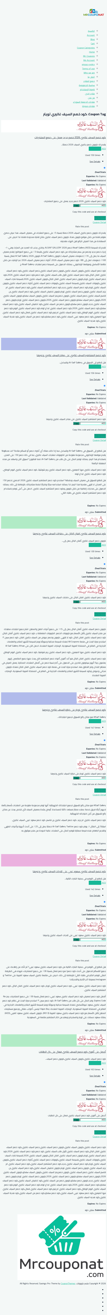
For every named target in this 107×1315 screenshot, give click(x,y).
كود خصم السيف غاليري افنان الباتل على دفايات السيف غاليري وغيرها (69, 533)
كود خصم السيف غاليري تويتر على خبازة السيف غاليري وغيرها (74, 709)
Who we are (89, 73)
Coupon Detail (99, 222)
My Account (89, 60)
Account (91, 35)
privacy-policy (88, 64)
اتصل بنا (91, 77)
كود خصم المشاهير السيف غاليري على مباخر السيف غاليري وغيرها (71, 355)
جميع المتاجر (89, 81)
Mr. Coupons (89, 56)
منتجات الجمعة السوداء (84, 102)
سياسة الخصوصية (87, 85)
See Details (95, 161)
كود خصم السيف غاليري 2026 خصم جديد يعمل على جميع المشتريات (70, 137)
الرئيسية (91, 31)
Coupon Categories (86, 48)
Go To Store (100, 218)
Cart (93, 43)
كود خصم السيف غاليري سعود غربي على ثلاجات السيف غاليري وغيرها (69, 871)
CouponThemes (68, 1283)
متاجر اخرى (90, 94)
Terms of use (88, 68)
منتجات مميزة (88, 106)
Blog (92, 39)
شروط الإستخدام (87, 89)
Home (92, 52)
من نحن (91, 98)
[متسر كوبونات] (94, 25)
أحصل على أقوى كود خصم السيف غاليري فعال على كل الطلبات (72, 1051)
